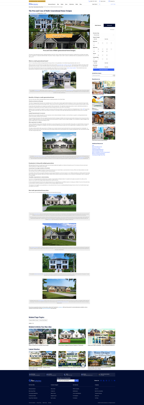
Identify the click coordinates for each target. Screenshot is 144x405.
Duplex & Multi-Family (33, 320)
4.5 (102, 51)
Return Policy (53, 393)
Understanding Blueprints (97, 149)
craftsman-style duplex (34, 247)
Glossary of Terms (96, 148)
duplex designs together (71, 67)
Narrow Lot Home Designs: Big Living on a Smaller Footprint (71, 367)
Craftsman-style (37, 90)
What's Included (76, 388)
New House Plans (32, 391)
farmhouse (50, 219)
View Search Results (103, 69)
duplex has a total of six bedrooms (39, 156)
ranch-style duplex (41, 300)
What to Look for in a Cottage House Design (38, 345)
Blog (81, 4)
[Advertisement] (103, 16)
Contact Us (53, 391)
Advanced (109, 25)
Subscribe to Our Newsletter (64, 378)
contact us (61, 307)
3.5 (93, 51)
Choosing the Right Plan (33, 393)
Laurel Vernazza (33, 13)
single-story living (81, 157)
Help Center (53, 388)
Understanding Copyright (97, 150)
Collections (71, 4)
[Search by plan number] (114, 75)
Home (30, 6)
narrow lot (54, 90)
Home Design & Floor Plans (38, 6)
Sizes (66, 4)
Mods (77, 4)
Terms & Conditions (32, 402)
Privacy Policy (39, 402)
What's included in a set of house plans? (101, 152)
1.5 (98, 49)
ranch (40, 247)
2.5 (106, 49)
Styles (62, 4)
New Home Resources (97, 146)
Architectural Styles (32, 395)
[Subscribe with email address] (76, 380)
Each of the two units (69, 90)
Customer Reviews (98, 393)
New (58, 4)
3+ (106, 55)
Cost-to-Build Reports (77, 393)
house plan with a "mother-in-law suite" (64, 64)
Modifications (75, 391)
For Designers (75, 395)
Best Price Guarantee (99, 391)
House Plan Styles (43, 320)
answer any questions (46, 308)
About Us (96, 388)
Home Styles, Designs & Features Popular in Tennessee (70, 345)
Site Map (49, 402)
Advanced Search (51, 4)
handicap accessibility (79, 158)
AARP (84, 109)
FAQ (93, 145)
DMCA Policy (45, 402)
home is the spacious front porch (63, 301)
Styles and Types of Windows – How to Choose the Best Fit (101, 345)
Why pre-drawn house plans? (98, 153)
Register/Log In (53, 395)
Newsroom (97, 395)
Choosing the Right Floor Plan (98, 154)
